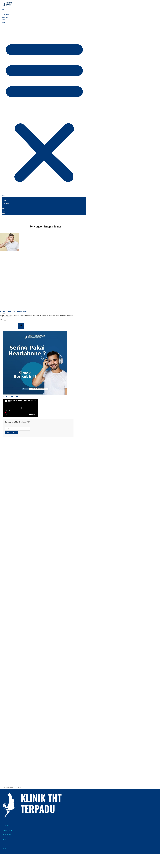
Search (4, 320)
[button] (44, 111)
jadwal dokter (7, 830)
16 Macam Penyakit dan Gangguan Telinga (13, 311)
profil (5, 844)
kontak (5, 848)
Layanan (4, 12)
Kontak (3, 25)
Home (3, 9)
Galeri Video (5, 17)
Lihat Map (9, 488)
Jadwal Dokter (5, 14)
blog (4, 839)
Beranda (32, 222)
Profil (3, 22)
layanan (5, 825)
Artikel (4, 19)
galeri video (7, 835)
